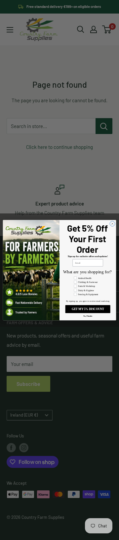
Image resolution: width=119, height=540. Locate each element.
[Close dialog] (112, 223)
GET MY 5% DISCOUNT (88, 309)
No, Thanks (88, 316)
